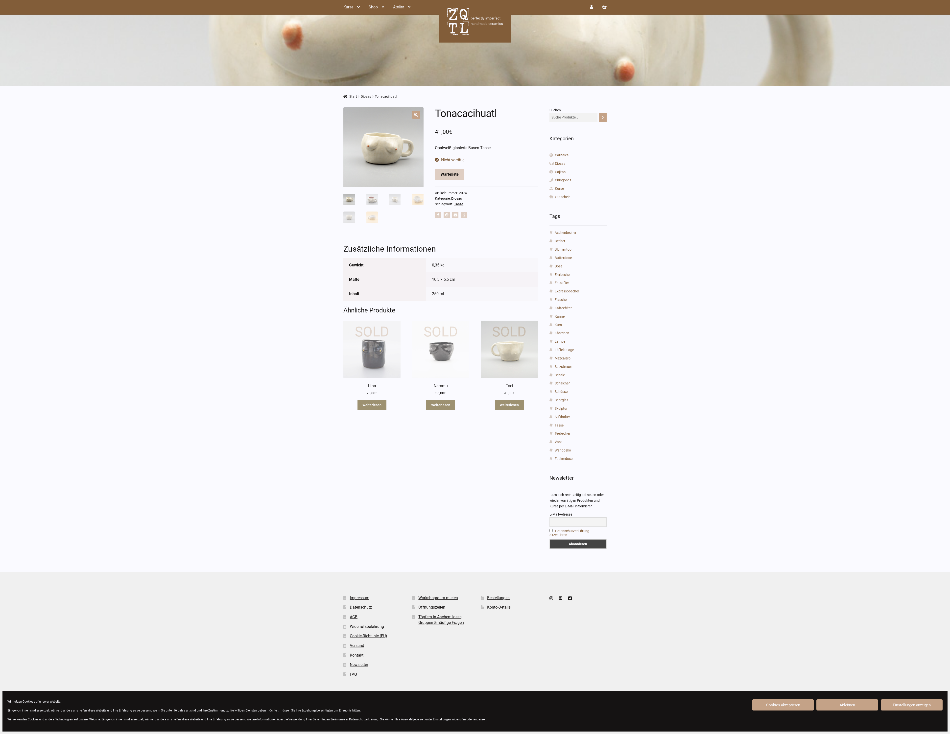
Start (353, 96)
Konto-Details (499, 607)
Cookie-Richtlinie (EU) (368, 636)
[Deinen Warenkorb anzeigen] (604, 7)
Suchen (555, 110)
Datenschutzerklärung (364, 719)
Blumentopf (564, 249)
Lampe (560, 341)
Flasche (561, 300)
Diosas (366, 96)
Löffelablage (564, 350)
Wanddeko (563, 450)
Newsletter (359, 664)
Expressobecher (567, 291)
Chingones (563, 180)
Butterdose (563, 258)
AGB (353, 617)
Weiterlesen (371, 405)
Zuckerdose (563, 459)
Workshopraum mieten (438, 597)
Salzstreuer (563, 367)
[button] (416, 115)
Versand (357, 645)
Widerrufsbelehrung (367, 626)
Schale (560, 375)
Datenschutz (361, 607)
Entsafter (562, 283)
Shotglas (561, 400)
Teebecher (562, 433)
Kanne (560, 316)
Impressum (359, 597)
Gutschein (562, 197)
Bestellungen (498, 597)
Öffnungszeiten (431, 607)
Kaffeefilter (563, 308)
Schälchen (562, 383)
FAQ (353, 674)
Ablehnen (847, 705)
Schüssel (561, 392)
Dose (558, 266)
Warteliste (450, 174)
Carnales (562, 155)
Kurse (348, 7)
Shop (373, 7)
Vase (558, 442)
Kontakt (356, 655)
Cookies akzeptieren (783, 705)
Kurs (558, 325)
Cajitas (560, 172)
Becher (560, 241)
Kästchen (562, 333)
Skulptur (561, 408)
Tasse (458, 204)
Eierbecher (563, 275)
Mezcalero (562, 358)
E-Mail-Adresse (560, 514)
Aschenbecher (565, 233)
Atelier (398, 7)
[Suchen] (603, 117)
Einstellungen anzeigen (912, 705)
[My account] (591, 7)
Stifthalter (562, 417)
